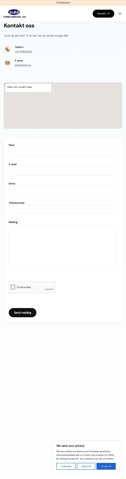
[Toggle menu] (120, 14)
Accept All (106, 466)
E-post (13, 164)
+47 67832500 (23, 51)
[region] (86, 457)
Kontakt (102, 13)
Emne (12, 183)
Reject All (86, 466)
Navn (11, 145)
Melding (13, 222)
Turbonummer (17, 202)
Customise (66, 466)
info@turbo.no (23, 65)
